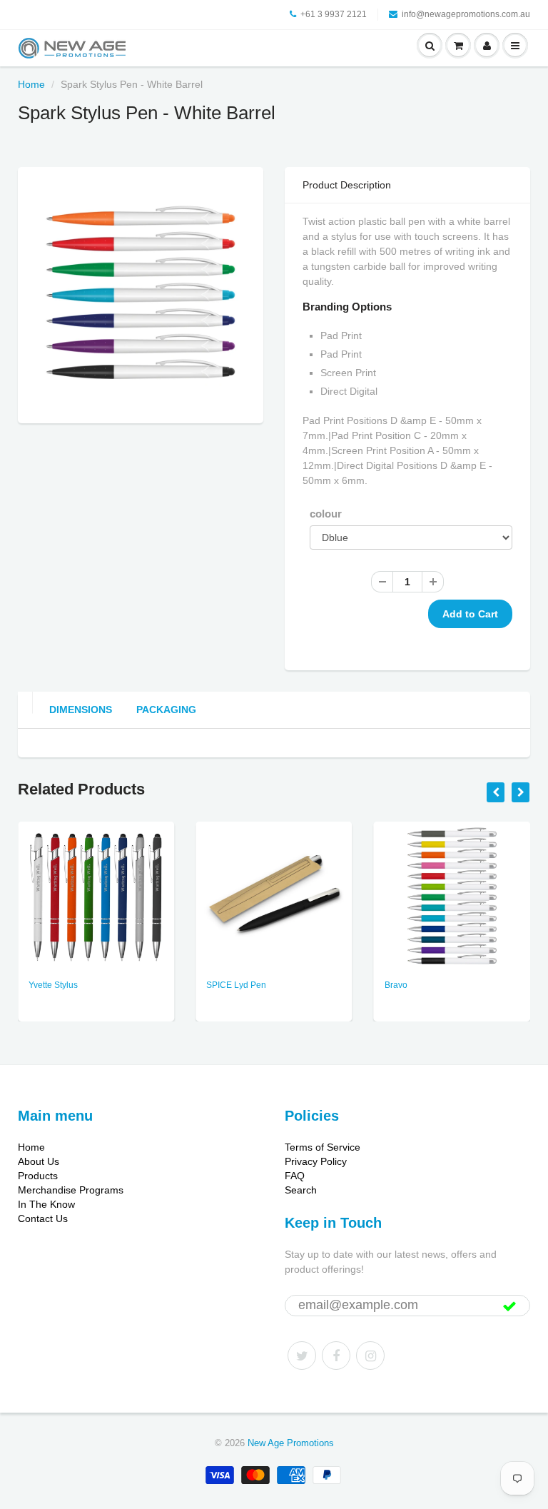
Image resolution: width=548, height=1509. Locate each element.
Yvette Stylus (53, 985)
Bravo (396, 985)
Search (301, 1190)
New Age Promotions (291, 1443)
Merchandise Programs (70, 1190)
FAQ (295, 1175)
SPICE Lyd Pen (236, 985)
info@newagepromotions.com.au (466, 14)
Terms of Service (322, 1147)
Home (31, 84)
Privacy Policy (316, 1161)
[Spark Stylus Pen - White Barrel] (141, 293)
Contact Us (43, 1218)
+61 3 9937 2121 (333, 14)
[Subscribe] (509, 1306)
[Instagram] (370, 1355)
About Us (38, 1161)
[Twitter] (302, 1355)
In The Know (46, 1204)
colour (326, 514)
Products (38, 1175)
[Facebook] (336, 1355)
